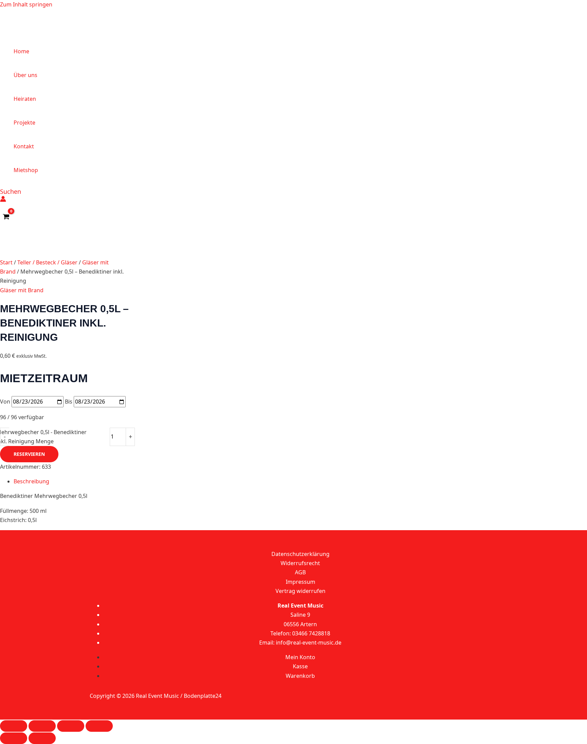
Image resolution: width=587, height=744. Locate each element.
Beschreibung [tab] (31, 481)
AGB (300, 572)
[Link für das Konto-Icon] (3, 200)
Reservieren (29, 454)
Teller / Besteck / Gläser (47, 262)
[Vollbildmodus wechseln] (42, 726)
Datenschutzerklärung (300, 554)
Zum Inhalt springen (26, 4)
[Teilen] (70, 726)
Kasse (300, 666)
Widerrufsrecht (300, 563)
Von (5, 401)
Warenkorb (300, 676)
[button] (10, 191)
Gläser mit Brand (21, 290)
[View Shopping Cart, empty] (6, 217)
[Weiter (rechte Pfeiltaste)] (42, 738)
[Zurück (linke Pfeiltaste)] (13, 738)
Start (6, 262)
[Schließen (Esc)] (99, 726)
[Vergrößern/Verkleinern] (13, 726)
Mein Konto (300, 657)
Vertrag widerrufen (300, 591)
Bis (68, 401)
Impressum (300, 581)
